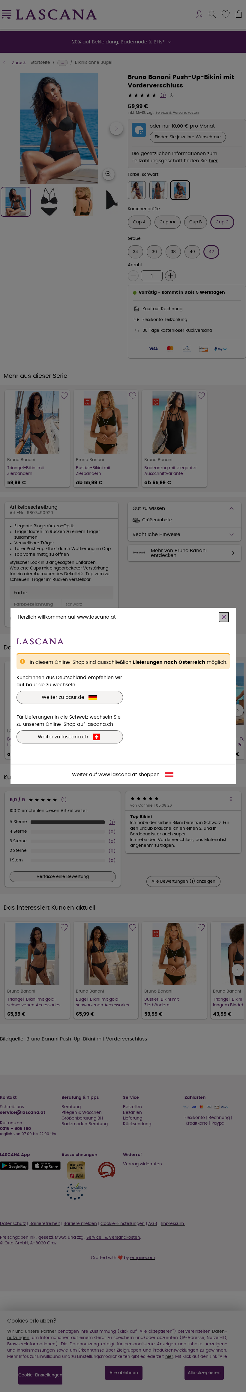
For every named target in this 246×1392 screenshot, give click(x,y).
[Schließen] (224, 617)
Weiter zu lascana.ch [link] (63, 736)
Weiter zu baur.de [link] (63, 697)
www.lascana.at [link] (117, 774)
